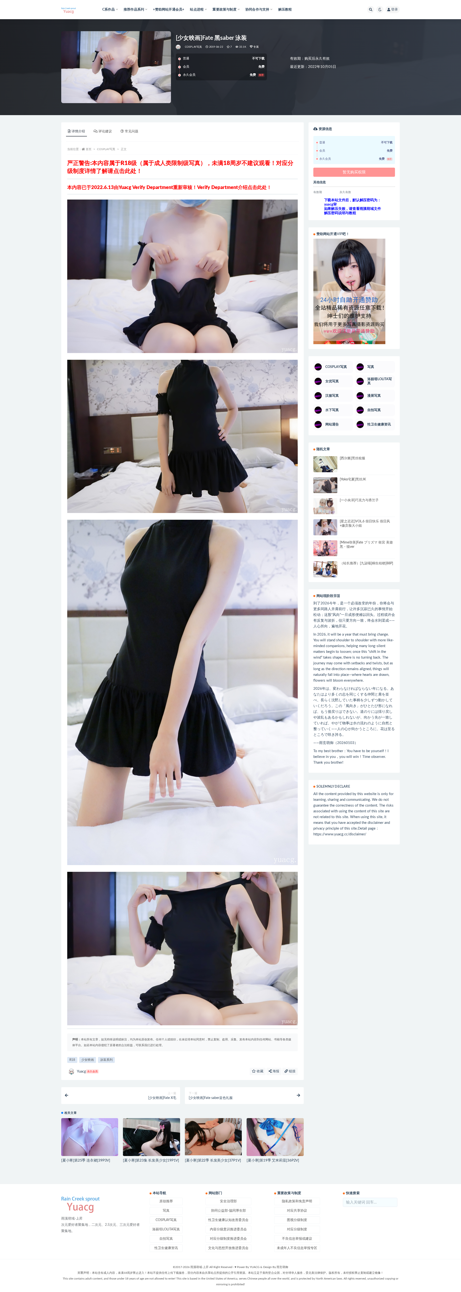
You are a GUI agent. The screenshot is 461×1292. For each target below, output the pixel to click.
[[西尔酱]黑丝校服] (325, 465)
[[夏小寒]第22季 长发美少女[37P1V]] (213, 1136)
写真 (166, 1210)
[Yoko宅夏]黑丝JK (353, 479)
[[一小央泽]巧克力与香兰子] (325, 506)
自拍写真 (166, 1238)
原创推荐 (166, 1201)
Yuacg (87, 1071)
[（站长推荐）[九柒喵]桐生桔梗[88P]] (325, 569)
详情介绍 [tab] (78, 131)
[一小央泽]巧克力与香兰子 (359, 500)
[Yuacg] (178, 47)
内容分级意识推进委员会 (228, 1229)
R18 (72, 1060)
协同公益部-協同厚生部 (228, 1210)
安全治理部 (228, 1201)
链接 (292, 1071)
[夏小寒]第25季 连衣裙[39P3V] (85, 1160)
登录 (394, 9)
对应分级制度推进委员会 (228, 1238)
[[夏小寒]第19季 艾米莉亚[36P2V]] (275, 1139)
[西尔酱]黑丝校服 (352, 458)
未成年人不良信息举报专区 (297, 1248)
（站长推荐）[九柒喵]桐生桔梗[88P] (366, 563)
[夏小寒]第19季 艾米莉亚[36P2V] (273, 1160)
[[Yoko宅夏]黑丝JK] (325, 485)
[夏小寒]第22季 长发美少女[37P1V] (213, 1160)
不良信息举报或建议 (297, 1238)
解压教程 (285, 9)
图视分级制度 (297, 1220)
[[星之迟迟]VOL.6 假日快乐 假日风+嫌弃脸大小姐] (325, 527)
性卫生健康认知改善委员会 (228, 1220)
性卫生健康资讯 (166, 1248)
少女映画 (87, 1060)
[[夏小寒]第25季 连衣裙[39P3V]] (89, 1137)
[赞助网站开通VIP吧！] (354, 291)
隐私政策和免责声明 (297, 1201)
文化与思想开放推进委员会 (228, 1248)
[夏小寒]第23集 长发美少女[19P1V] (151, 1160)
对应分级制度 (297, 1229)
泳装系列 (106, 1060)
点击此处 (124, 171)
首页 (88, 149)
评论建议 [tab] (105, 131)
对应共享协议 (297, 1210)
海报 (275, 1071)
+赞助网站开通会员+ (168, 9)
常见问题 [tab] (131, 131)
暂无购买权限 (354, 172)
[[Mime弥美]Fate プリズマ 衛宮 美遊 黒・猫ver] (325, 548)
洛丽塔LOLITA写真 (166, 1229)
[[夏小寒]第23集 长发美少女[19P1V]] (151, 1137)
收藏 (259, 1071)
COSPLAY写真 (193, 47)
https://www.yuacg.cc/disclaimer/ (339, 834)
